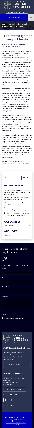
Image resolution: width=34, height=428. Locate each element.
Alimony (17, 46)
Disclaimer (5, 314)
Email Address (7, 287)
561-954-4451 (8, 384)
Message (5, 296)
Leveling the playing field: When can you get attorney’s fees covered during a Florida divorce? (17, 192)
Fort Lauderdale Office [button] (14, 364)
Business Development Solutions (16, 423)
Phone (4, 278)
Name (4, 268)
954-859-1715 (14, 18)
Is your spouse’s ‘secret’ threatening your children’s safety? (16, 204)
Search (25, 177)
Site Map (15, 421)
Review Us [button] (11, 406)
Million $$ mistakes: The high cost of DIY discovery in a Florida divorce (16, 214)
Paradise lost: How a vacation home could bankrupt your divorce (16, 198)
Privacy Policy (23, 421)
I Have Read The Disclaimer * (14, 318)
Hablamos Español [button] (17, 12)
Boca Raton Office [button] (15, 389)
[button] (31, 17)
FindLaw (16, 424)
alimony (14, 97)
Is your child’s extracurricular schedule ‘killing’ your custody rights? (16, 209)
